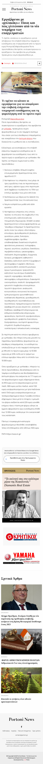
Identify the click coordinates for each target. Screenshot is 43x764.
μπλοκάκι (8, 128)
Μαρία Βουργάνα (17, 119)
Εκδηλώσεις (6, 731)
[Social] (21, 726)
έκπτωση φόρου (25, 138)
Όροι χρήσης (36, 731)
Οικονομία (7, 63)
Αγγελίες (13, 731)
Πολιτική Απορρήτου (24, 731)
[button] (4, 9)
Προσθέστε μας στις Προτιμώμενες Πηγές (21, 459)
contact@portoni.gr (21, 735)
